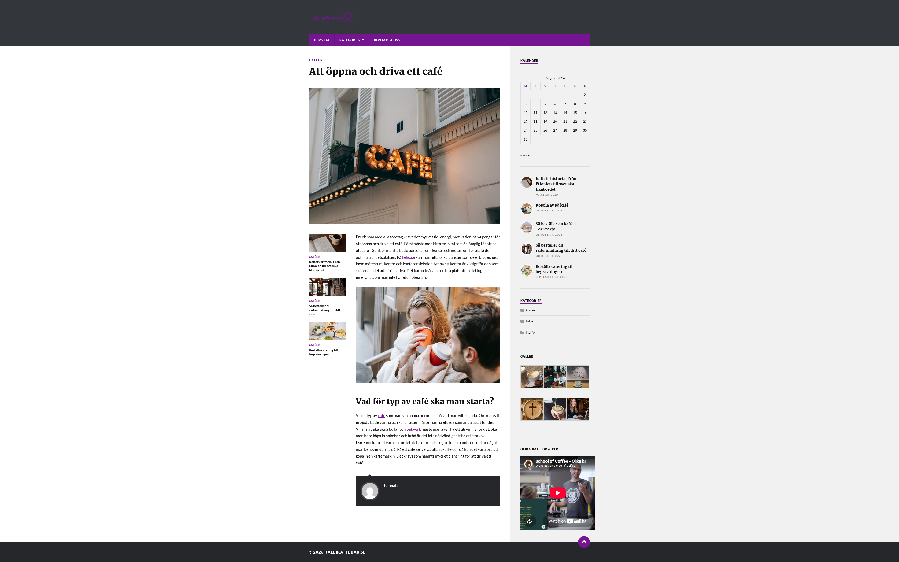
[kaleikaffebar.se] (449, 17)
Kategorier (350, 40)
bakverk (413, 429)
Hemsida (322, 40)
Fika (529, 321)
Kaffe (530, 332)
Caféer (316, 60)
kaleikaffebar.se (345, 552)
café (381, 415)
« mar (525, 155)
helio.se (408, 257)
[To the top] (584, 542)
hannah (391, 485)
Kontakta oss (387, 40)
